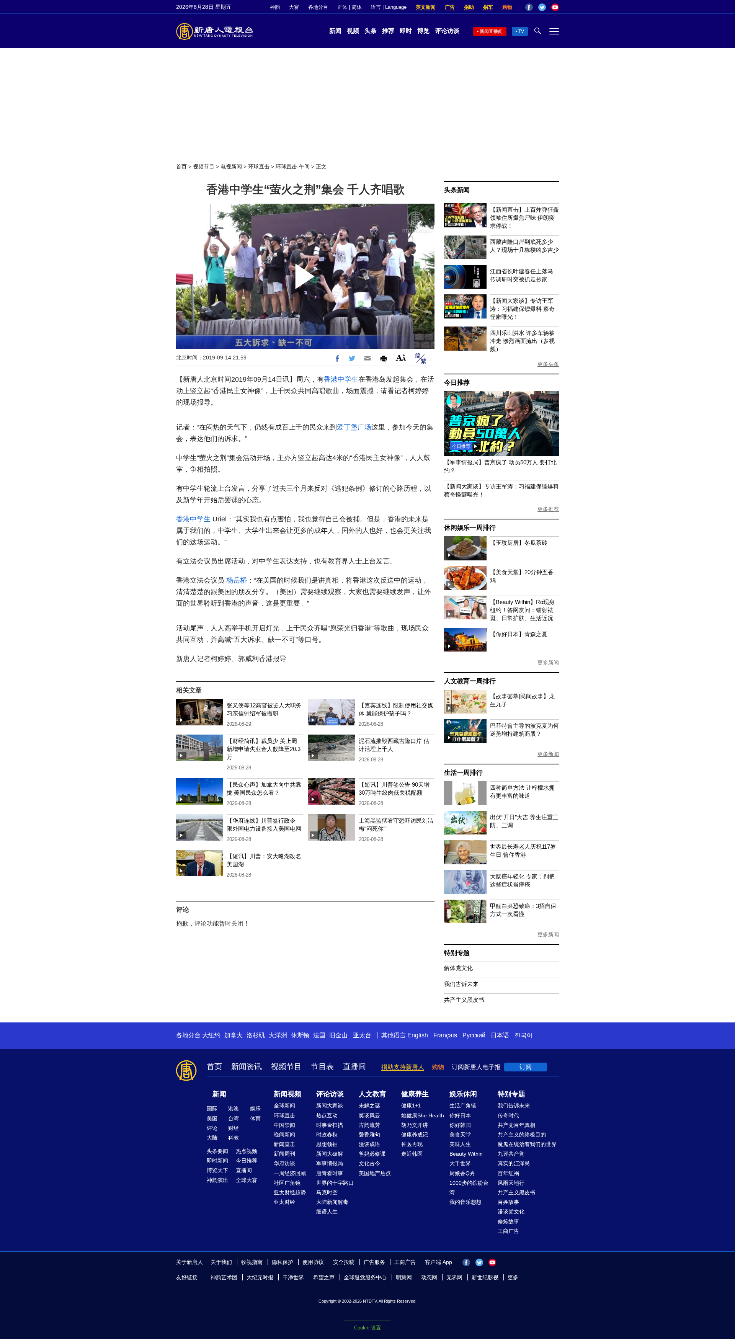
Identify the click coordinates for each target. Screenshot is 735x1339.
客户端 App (438, 1262)
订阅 (525, 1067)
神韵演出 (217, 1180)
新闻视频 (287, 1094)
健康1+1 (411, 1105)
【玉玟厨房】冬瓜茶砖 (518, 542)
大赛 (294, 7)
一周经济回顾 (290, 1173)
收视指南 (252, 1262)
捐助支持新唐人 (402, 1067)
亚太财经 (284, 1202)
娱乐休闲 (463, 1094)
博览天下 (217, 1170)
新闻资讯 (246, 1066)
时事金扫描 (329, 1125)
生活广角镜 (462, 1105)
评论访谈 (447, 31)
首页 (181, 166)
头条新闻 (457, 190)
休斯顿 (300, 1035)
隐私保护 (282, 1262)
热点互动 (327, 1115)
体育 (255, 1118)
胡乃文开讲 (414, 1125)
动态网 (429, 1277)
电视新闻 (231, 166)
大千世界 (460, 1163)
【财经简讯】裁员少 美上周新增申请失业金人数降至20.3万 (264, 749)
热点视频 (246, 1151)
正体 (342, 7)
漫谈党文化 (511, 1211)
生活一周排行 (463, 772)
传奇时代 (508, 1115)
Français (445, 1035)
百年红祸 (508, 1173)
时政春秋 (327, 1135)
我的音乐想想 (465, 1202)
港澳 (233, 1108)
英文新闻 (426, 7)
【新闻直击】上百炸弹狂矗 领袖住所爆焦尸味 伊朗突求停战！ (524, 217)
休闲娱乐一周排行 (469, 527)
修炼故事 (508, 1221)
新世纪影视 (485, 1277)
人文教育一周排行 (469, 681)
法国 (319, 1035)
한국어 (523, 1035)
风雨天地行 (511, 1183)
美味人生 (460, 1144)
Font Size (401, 357)
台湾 (233, 1118)
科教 (233, 1138)
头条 (370, 31)
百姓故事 (508, 1202)
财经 (233, 1128)
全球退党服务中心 (365, 1277)
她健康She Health (422, 1115)
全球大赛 (246, 1180)
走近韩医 (412, 1154)
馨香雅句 (369, 1135)
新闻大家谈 (329, 1105)
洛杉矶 (256, 1035)
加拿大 (233, 1035)
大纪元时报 (260, 1277)
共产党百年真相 (516, 1125)
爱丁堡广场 (354, 427)
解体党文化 (458, 968)
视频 (353, 31)
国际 (212, 1108)
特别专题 (457, 953)
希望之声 (324, 1277)
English (417, 1035)
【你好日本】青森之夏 (518, 634)
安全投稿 (343, 1262)
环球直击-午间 (293, 166)
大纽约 (211, 1035)
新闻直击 (284, 1144)
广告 (450, 7)
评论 (212, 1128)
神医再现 (412, 1144)
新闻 (335, 31)
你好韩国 (460, 1125)
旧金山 (338, 1035)
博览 (423, 31)
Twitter (542, 7)
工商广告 (508, 1231)
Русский (473, 1035)
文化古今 (369, 1163)
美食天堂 (460, 1135)
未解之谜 (369, 1105)
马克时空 (327, 1192)
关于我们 (221, 1262)
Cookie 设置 (367, 1328)
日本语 (500, 1035)
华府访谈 (284, 1163)
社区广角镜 (287, 1183)
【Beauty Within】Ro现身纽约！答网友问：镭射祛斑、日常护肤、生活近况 (522, 610)
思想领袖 (327, 1144)
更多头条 (548, 364)
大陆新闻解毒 (332, 1202)
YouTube (555, 7)
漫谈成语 (369, 1144)
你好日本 (460, 1115)
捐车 (488, 7)
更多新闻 (548, 663)
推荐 (388, 31)
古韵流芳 (369, 1125)
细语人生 (327, 1211)
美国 (212, 1118)
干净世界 (293, 1277)
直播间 (354, 1066)
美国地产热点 (375, 1173)
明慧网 (404, 1277)
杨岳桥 (236, 580)
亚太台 (362, 1035)
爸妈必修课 (372, 1154)
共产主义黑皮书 (464, 999)
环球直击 (259, 166)
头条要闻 (217, 1151)
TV (521, 31)
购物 (507, 7)
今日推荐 (457, 382)
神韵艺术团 (224, 1277)
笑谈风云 (369, 1115)
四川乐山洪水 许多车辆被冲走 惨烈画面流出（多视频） (522, 341)
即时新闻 (217, 1161)
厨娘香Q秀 (462, 1173)
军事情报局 (329, 1163)
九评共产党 (511, 1154)
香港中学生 (341, 379)
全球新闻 (284, 1105)
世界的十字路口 (335, 1183)
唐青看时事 (329, 1173)
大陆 (212, 1138)
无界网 (454, 1277)
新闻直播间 (491, 31)
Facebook (529, 7)
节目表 (322, 1066)
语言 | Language (389, 7)
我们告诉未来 (461, 984)
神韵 (275, 7)
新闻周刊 (284, 1154)
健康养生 (415, 1094)
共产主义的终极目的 (522, 1135)
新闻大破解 (329, 1154)
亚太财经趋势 (290, 1192)
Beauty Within (466, 1154)
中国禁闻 (284, 1125)
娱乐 (255, 1108)
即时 (406, 31)
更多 (513, 1277)
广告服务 (374, 1262)
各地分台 (318, 7)
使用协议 (313, 1262)
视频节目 (203, 166)
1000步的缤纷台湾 (468, 1187)
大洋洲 (278, 1035)
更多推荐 (548, 509)
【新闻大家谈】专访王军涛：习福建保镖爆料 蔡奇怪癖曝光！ (522, 308)
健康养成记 (414, 1135)
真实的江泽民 (514, 1163)
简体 (357, 7)
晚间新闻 (284, 1135)
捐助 (469, 7)
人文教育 (372, 1094)
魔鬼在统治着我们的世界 (527, 1144)
